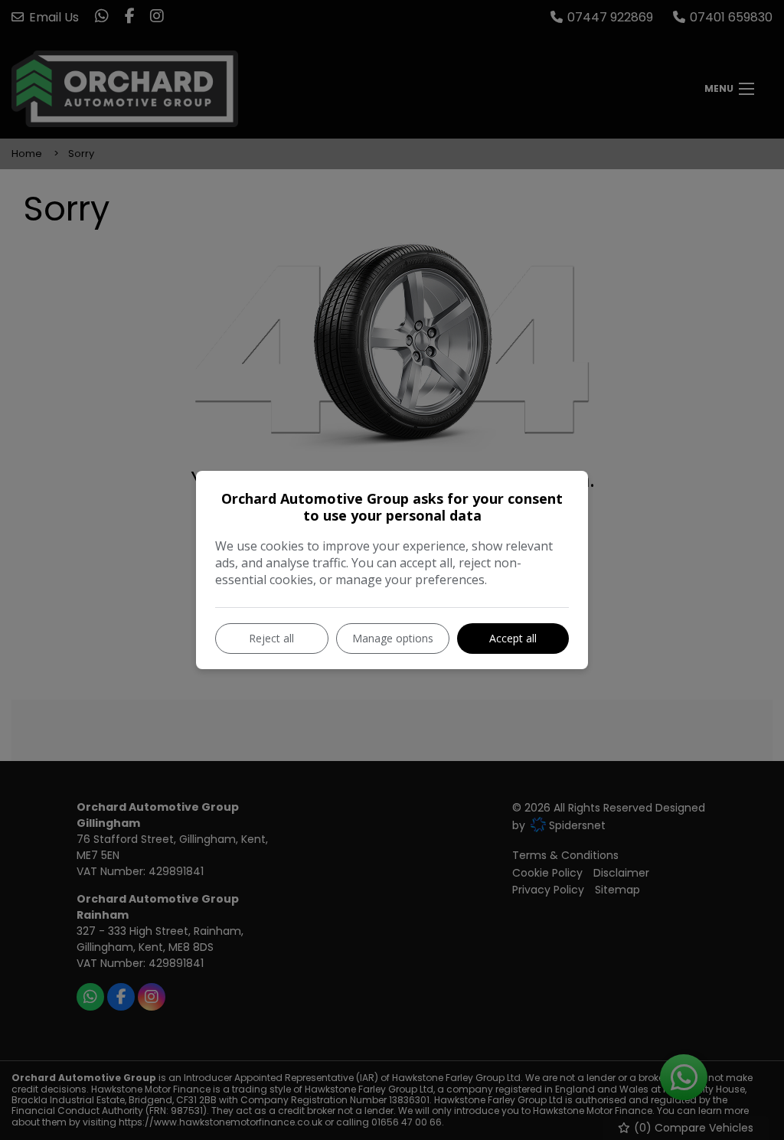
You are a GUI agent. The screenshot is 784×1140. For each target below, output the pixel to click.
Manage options (392, 638)
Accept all (513, 638)
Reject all (271, 638)
